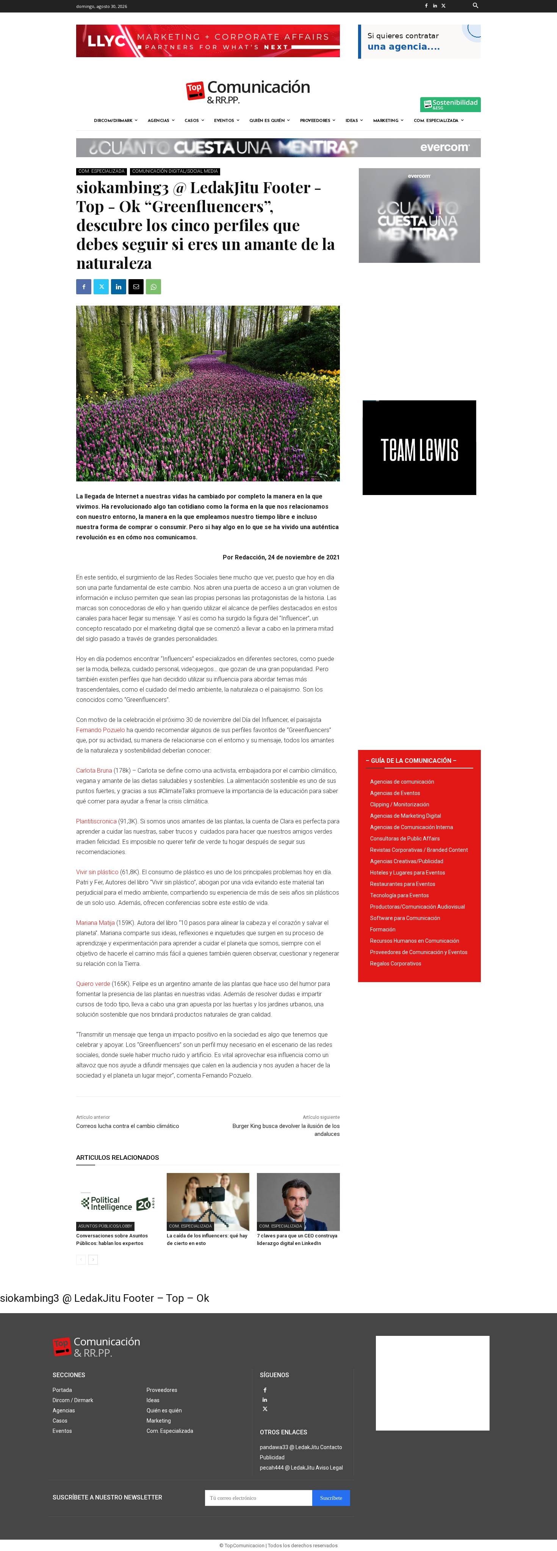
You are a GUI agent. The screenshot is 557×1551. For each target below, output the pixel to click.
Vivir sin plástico (97, 872)
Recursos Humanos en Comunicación (414, 941)
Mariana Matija (95, 922)
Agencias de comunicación (402, 782)
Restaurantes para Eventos (402, 884)
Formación (383, 929)
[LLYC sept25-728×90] (208, 63)
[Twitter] (443, 6)
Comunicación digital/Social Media (175, 171)
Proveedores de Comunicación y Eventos (419, 952)
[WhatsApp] (153, 286)
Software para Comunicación (405, 918)
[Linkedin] (434, 6)
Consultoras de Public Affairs (405, 839)
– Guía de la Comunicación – (411, 760)
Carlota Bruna (95, 770)
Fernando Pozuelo (100, 730)
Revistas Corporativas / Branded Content (419, 850)
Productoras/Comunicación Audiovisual (417, 907)
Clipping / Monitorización (399, 804)
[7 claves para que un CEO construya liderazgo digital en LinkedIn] (298, 1202)
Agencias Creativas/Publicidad (406, 861)
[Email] (136, 286)
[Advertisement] (419, 328)
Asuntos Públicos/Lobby (105, 1226)
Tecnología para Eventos (399, 895)
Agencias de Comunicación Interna (411, 827)
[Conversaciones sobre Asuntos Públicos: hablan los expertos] (117, 1202)
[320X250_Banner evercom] (419, 269)
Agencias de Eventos (395, 793)
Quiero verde (94, 983)
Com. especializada (101, 171)
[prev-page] (81, 1260)
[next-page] (93, 1260)
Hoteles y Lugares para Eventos (407, 873)
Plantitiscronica (96, 821)
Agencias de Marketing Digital (405, 816)
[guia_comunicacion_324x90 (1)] (419, 64)
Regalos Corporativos (395, 964)
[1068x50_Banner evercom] (278, 163)
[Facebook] (426, 6)
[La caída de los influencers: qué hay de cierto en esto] (208, 1202)
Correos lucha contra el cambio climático (127, 1126)
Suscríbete (331, 1498)
